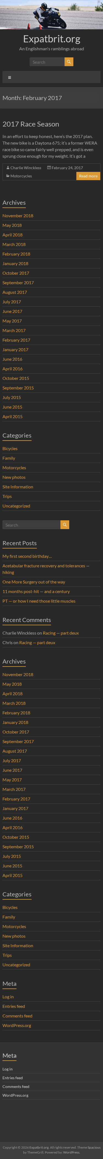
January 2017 (15, 349)
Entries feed (13, 1006)
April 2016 (12, 368)
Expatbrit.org (51, 39)
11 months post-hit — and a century (36, 591)
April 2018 (12, 234)
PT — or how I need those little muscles (39, 600)
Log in (8, 996)
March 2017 (14, 330)
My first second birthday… (27, 556)
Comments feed (17, 1015)
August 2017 (14, 292)
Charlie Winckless (25, 167)
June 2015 (12, 406)
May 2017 (12, 320)
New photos (14, 477)
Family (8, 457)
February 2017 (16, 339)
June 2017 (12, 311)
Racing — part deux (61, 632)
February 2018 (16, 253)
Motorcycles (21, 176)
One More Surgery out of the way (33, 581)
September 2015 (18, 387)
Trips (7, 496)
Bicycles (10, 448)
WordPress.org (16, 1025)
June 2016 (12, 359)
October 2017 (15, 272)
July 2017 (11, 301)
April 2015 (12, 416)
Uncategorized (16, 505)
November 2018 (17, 215)
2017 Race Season (30, 123)
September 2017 (18, 282)
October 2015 (15, 378)
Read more (88, 176)
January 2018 (15, 263)
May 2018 (12, 225)
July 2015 (11, 397)
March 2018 (14, 244)
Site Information (17, 486)
